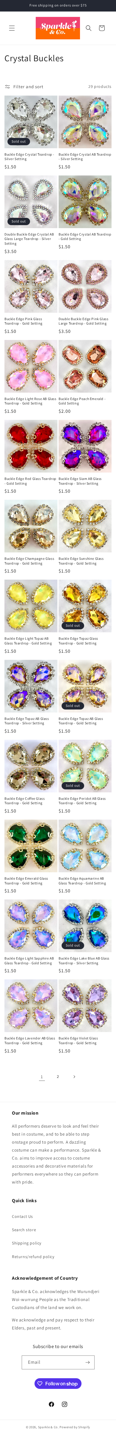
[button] (11, 28)
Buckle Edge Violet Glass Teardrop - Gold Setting (78, 1040)
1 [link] (42, 1076)
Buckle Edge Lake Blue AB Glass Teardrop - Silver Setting (84, 960)
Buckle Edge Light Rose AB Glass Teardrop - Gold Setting (30, 401)
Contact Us (22, 1216)
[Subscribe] (87, 1362)
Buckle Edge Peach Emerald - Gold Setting (82, 401)
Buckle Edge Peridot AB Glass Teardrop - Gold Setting (82, 800)
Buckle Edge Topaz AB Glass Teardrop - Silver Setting (26, 721)
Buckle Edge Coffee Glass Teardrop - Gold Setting (24, 800)
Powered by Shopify (74, 1427)
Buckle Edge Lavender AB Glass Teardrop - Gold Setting (29, 1040)
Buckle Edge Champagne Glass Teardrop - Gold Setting (29, 560)
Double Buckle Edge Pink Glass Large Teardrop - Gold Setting (83, 321)
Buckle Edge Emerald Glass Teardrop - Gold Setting (26, 880)
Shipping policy (26, 1243)
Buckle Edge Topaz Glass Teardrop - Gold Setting (78, 640)
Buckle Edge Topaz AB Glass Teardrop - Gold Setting (81, 721)
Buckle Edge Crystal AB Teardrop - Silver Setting (85, 156)
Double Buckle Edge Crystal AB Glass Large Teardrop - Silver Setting (29, 239)
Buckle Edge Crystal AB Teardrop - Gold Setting (85, 236)
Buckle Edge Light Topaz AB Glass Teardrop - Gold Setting (28, 640)
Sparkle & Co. (48, 1427)
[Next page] (74, 1076)
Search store (24, 1229)
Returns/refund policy (33, 1256)
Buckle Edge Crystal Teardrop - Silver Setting (29, 156)
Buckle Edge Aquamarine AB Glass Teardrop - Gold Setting (82, 880)
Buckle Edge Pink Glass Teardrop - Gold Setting (23, 321)
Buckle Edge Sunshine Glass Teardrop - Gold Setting (81, 560)
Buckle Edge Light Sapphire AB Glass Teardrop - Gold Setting (29, 960)
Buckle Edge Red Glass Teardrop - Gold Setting (30, 481)
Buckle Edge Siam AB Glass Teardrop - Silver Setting (80, 481)
